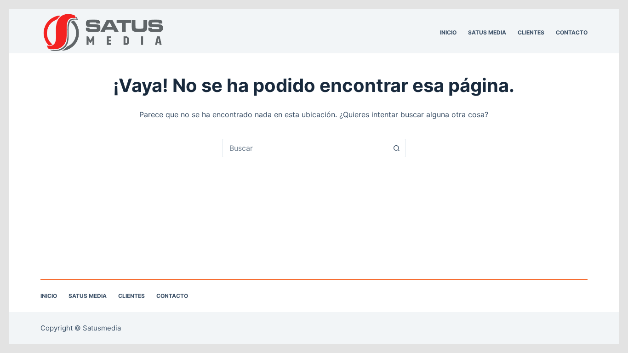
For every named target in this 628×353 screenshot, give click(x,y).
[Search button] (396, 148)
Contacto (572, 32)
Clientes (531, 32)
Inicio (448, 32)
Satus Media (487, 32)
